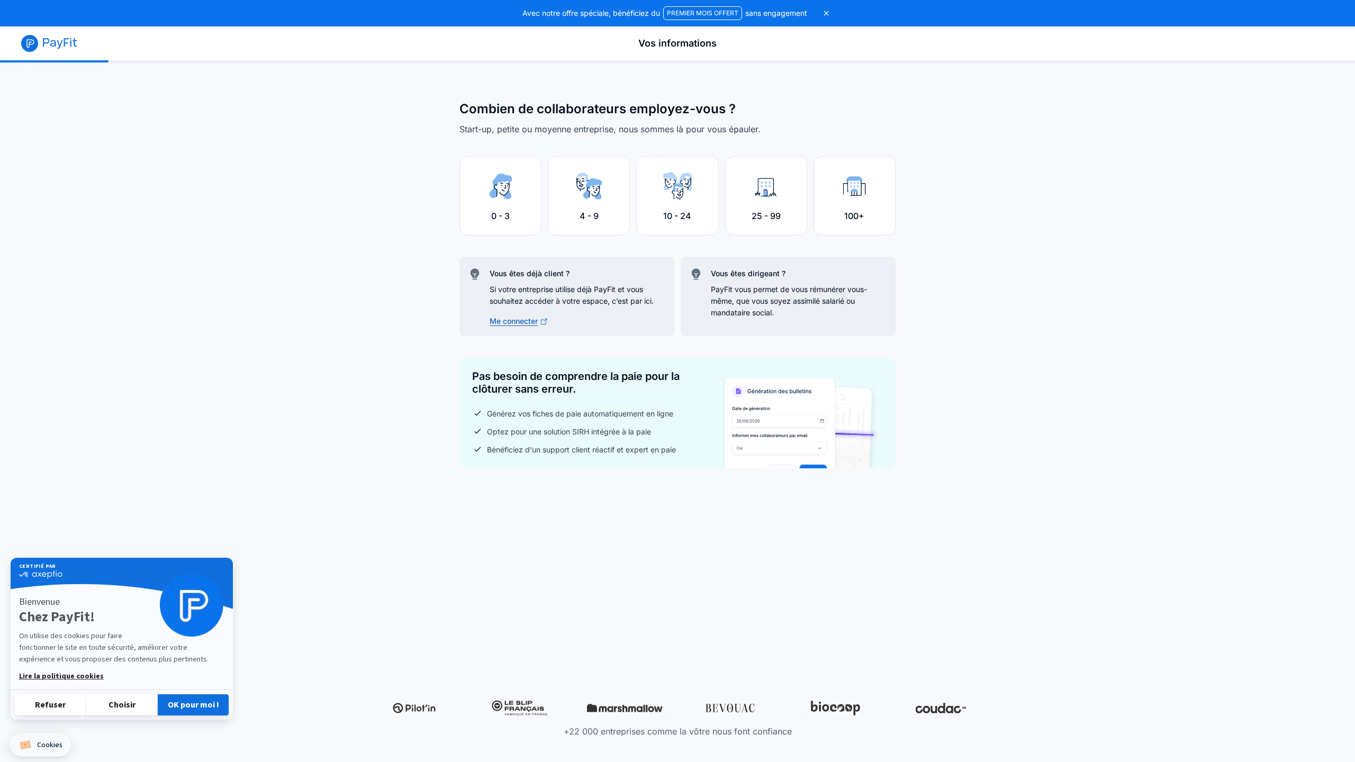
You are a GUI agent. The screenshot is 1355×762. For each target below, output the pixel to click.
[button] (40, 745)
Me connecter (514, 320)
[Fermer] (826, 13)
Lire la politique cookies (61, 676)
